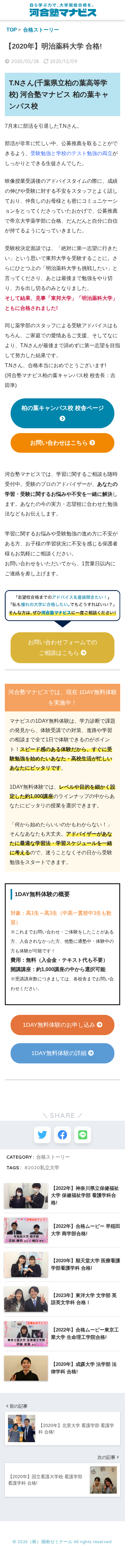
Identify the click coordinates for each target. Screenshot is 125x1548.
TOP (11, 29)
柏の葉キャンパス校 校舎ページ (62, 408)
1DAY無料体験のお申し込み (60, 1025)
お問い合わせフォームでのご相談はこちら (62, 647)
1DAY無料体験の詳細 (59, 1053)
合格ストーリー (41, 29)
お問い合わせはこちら (59, 443)
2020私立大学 (43, 1167)
